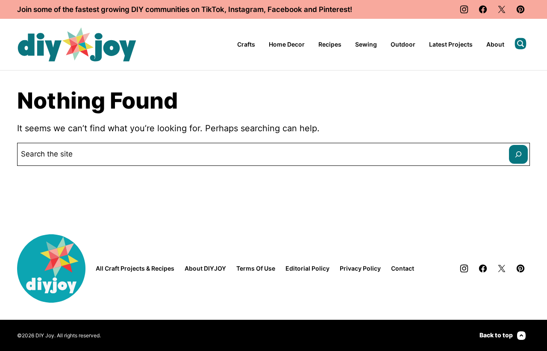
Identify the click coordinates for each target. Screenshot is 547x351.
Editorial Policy (307, 268)
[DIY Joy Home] (77, 44)
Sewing (366, 44)
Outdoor (403, 44)
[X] (501, 9)
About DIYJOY (205, 268)
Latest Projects (451, 44)
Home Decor (287, 44)
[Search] (520, 43)
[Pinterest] (520, 9)
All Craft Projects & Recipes (135, 268)
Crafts (246, 44)
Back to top (496, 335)
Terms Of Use (255, 268)
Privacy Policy (360, 268)
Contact (402, 268)
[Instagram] (464, 9)
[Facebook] (482, 9)
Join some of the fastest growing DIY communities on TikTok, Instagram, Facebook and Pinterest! (184, 9)
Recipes (329, 44)
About (495, 44)
